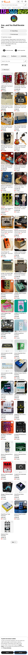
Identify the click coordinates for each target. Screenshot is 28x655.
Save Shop (15, 31)
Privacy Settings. (7, 647)
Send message (14, 34)
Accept (20, 652)
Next (13, 542)
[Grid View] (23, 65)
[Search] (25, 5)
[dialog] (14, 646)
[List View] (25, 65)
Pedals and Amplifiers (16, 7)
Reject (7, 652)
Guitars (9, 7)
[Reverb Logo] (7, 2)
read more (8, 45)
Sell (18, 1)
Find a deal (4, 7)
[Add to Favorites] (12, 74)
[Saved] (22, 1)
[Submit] (25, 61)
